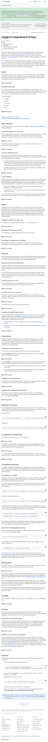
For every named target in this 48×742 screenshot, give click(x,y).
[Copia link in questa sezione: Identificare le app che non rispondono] (25, 131)
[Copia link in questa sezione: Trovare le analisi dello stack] (18, 153)
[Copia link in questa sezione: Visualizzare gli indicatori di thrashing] (22, 292)
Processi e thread (31, 615)
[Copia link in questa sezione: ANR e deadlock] (14, 124)
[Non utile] (45, 32)
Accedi (45, 1)
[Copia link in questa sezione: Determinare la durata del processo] (23, 618)
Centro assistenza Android (37, 719)
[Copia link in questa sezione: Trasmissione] (12, 336)
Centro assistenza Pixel (37, 721)
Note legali (20, 736)
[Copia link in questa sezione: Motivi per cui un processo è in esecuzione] (27, 635)
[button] (24, 83)
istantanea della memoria (13, 641)
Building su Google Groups (22, 729)
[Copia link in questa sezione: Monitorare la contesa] (18, 405)
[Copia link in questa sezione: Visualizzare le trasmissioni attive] (21, 378)
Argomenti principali (14, 32)
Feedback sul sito (36, 736)
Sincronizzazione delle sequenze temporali (11, 554)
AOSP (3, 32)
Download (4, 723)
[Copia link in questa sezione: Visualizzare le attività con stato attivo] (24, 220)
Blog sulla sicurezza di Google (23, 725)
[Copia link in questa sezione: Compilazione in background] (23, 435)
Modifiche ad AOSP (39, 17)
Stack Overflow (35, 727)
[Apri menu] (2, 1)
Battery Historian (41, 587)
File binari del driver (5, 730)
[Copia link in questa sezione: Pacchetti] (9, 596)
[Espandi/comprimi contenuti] (10, 41)
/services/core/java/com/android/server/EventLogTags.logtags (16, 118)
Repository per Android (6, 719)
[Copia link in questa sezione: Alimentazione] (13, 563)
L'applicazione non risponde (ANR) (37, 126)
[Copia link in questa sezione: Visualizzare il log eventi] (16, 87)
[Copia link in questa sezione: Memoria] (9, 254)
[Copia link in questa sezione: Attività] (8, 205)
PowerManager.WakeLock (31, 576)
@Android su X (20, 719)
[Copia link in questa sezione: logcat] (7, 72)
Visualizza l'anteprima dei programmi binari (7, 725)
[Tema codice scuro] (45, 417)
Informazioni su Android (6, 736)
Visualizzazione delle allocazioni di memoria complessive (21, 316)
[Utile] (44, 32)
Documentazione (6, 5)
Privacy (29, 736)
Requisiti (3, 721)
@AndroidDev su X (20, 721)
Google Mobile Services (37, 725)
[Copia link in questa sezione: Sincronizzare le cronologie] (18, 475)
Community (14, 736)
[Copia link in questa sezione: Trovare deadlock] (13, 177)
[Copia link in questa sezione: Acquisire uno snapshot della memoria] (24, 312)
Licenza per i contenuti (39, 709)
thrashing (20, 243)
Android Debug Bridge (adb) (18, 55)
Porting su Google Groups (22, 731)
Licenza (25, 736)
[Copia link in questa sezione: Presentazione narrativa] (20, 464)
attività (4, 207)
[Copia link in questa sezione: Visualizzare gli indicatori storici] (19, 281)
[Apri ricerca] (29, 1)
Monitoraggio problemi (37, 729)
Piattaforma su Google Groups (23, 727)
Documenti (7, 32)
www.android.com (36, 723)
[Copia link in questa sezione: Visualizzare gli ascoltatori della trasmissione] (28, 390)
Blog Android (19, 723)
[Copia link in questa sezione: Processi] (9, 609)
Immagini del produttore (6, 728)
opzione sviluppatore (13, 56)
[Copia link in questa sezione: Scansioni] (9, 655)
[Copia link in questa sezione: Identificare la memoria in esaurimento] (25, 263)
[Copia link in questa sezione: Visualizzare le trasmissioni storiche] (23, 348)
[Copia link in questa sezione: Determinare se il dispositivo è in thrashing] (27, 240)
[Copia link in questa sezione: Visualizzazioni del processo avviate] (23, 230)
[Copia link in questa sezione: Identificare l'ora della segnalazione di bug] (26, 528)
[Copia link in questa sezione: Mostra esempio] (13, 83)
